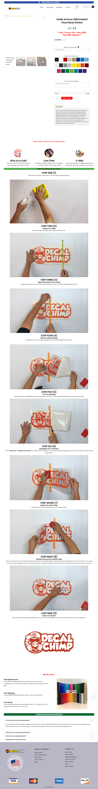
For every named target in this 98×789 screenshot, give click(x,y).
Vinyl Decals (49, 7)
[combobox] (87, 7)
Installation (59, 7)
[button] (43, 17)
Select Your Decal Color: (72, 56)
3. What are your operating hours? (15, 736)
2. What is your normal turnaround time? (17, 732)
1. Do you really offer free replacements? (17, 720)
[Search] (93, 7)
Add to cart (67, 98)
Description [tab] (59, 106)
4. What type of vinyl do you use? (15, 739)
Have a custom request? (72, 81)
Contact (67, 7)
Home (41, 7)
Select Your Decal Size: (71, 47)
